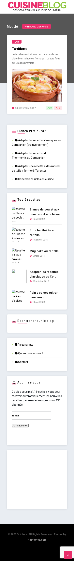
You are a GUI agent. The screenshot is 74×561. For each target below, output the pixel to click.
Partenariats (25, 344)
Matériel (35, 64)
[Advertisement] (37, 479)
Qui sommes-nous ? (30, 353)
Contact (23, 361)
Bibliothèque (40, 81)
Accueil (37, 22)
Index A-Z (38, 39)
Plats (17, 42)
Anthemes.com (37, 539)
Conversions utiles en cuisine (36, 179)
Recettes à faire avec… (47, 47)
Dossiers (38, 56)
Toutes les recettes (45, 30)
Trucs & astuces (43, 72)
